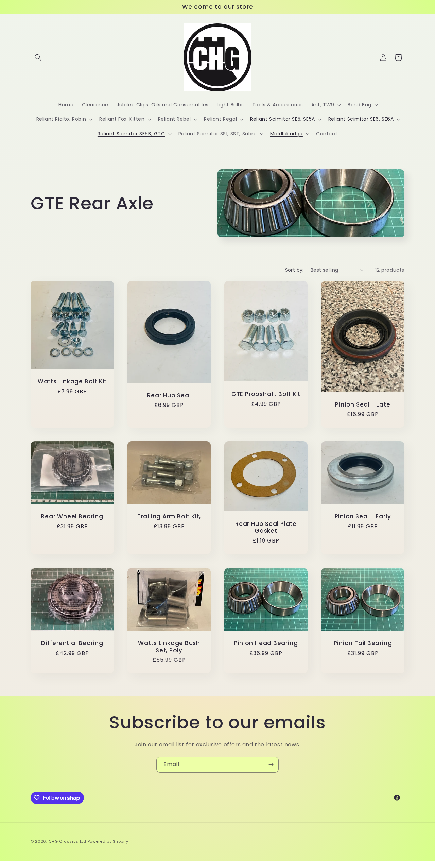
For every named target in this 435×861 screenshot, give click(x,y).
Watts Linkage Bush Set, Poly (169, 646)
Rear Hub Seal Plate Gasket (266, 527)
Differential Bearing (72, 643)
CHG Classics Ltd (67, 841)
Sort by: (294, 269)
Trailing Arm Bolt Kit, (169, 516)
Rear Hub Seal (169, 395)
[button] (38, 57)
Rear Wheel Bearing (72, 516)
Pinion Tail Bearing (363, 643)
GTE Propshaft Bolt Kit (265, 394)
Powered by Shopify (108, 841)
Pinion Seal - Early (363, 516)
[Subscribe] (270, 765)
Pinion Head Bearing (266, 643)
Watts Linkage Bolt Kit (72, 381)
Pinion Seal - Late (362, 404)
